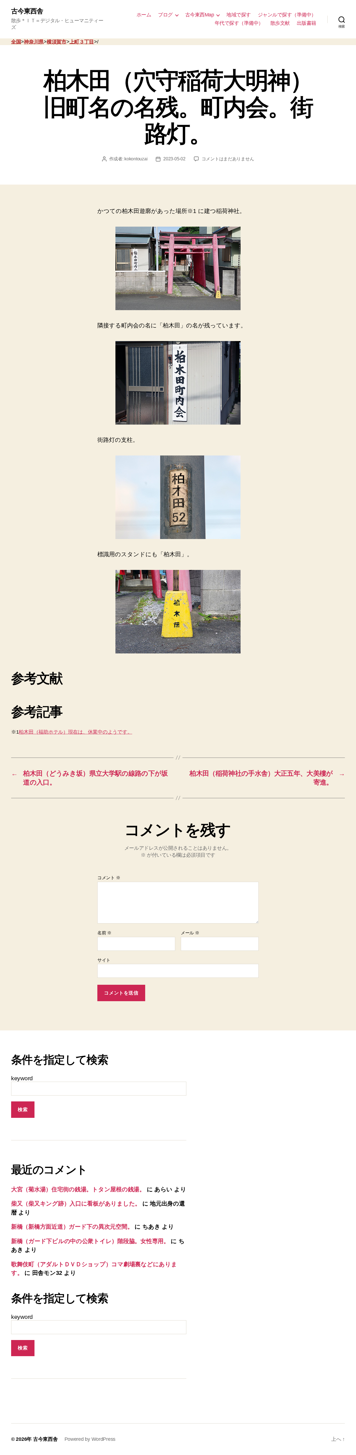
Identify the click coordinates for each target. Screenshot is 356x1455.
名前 (104, 932)
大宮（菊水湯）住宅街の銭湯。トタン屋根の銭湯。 (78, 1189)
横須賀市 (56, 42)
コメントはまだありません (228, 158)
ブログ (165, 15)
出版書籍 (306, 23)
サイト (103, 960)
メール (190, 932)
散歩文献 (280, 23)
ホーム (144, 15)
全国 (16, 42)
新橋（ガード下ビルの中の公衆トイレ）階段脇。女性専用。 (90, 1241)
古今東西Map (199, 15)
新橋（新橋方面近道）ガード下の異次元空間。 (72, 1226)
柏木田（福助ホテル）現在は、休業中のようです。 (75, 732)
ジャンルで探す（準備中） (287, 15)
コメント (108, 877)
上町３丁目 (82, 42)
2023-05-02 (174, 158)
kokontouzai (135, 158)
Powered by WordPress (90, 1439)
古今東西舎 (27, 11)
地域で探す (238, 15)
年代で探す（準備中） (239, 23)
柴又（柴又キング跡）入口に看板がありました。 (76, 1203)
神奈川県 (34, 42)
